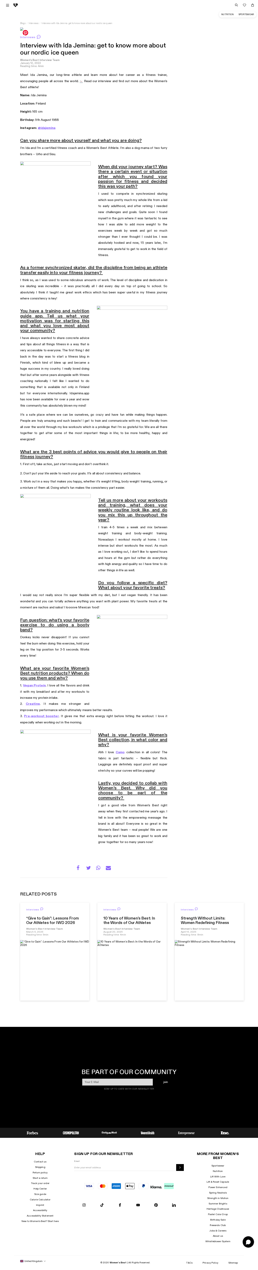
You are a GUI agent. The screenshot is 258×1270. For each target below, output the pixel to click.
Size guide (40, 1194)
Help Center (40, 1188)
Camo (120, 752)
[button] (79, 868)
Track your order (40, 1183)
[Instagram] (84, 1205)
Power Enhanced (217, 1187)
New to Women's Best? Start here (40, 1221)
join (165, 1082)
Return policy (40, 1172)
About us (218, 1236)
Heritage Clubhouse (218, 1208)
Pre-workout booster (41, 716)
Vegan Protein (34, 685)
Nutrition (227, 14)
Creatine (33, 704)
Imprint (40, 1205)
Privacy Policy (210, 1262)
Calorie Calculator (40, 1199)
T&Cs (189, 1262)
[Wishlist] (244, 5)
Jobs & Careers (217, 1230)
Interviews (33, 23)
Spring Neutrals (218, 1192)
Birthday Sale (218, 1219)
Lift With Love (217, 1176)
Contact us (40, 1161)
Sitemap (233, 1262)
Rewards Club (218, 1225)
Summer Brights (218, 1203)
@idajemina (46, 128)
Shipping (40, 1167)
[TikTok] (102, 1205)
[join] (180, 1167)
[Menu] (7, 5)
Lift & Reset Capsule (218, 1181)
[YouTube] (138, 1205)
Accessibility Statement (40, 1215)
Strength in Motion (218, 1198)
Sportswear (246, 14)
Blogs (23, 23)
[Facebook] (120, 1205)
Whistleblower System (217, 1241)
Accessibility (40, 1210)
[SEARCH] (236, 5)
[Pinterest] (156, 1205)
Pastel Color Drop (218, 1214)
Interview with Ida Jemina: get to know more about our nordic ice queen (77, 23)
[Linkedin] (174, 1205)
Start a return (40, 1178)
